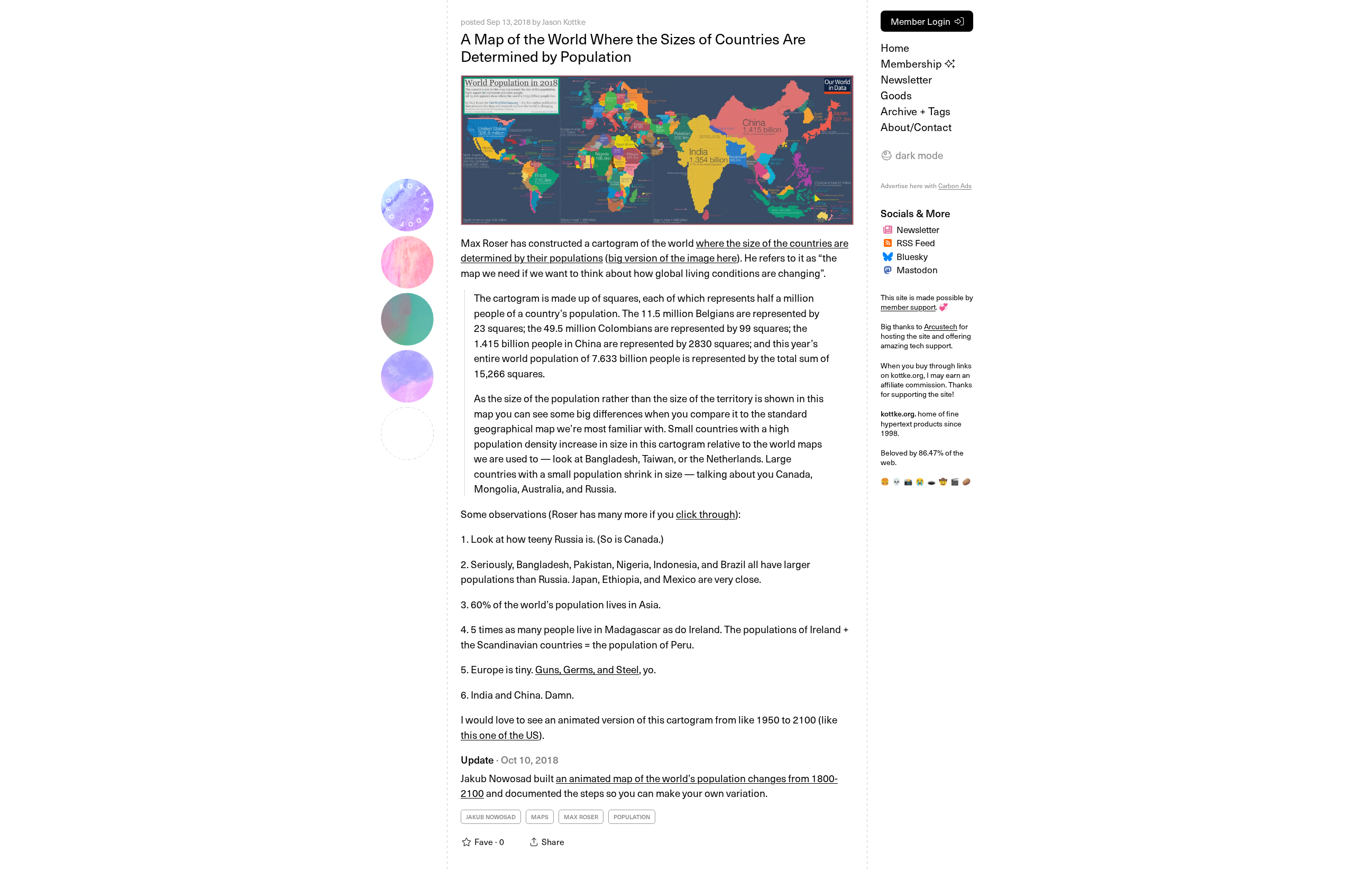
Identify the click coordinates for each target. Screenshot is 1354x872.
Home (895, 47)
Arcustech (940, 326)
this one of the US (500, 734)
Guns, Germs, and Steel (587, 669)
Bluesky (912, 256)
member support (908, 306)
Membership (913, 63)
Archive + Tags (915, 111)
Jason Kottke (563, 21)
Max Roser (581, 816)
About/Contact (916, 127)
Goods (896, 95)
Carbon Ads (955, 185)
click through (705, 513)
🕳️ (931, 481)
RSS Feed (915, 242)
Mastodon (917, 269)
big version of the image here (672, 257)
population (632, 816)
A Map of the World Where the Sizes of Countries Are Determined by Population (633, 47)
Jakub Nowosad (491, 816)
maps (539, 816)
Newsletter (906, 79)
